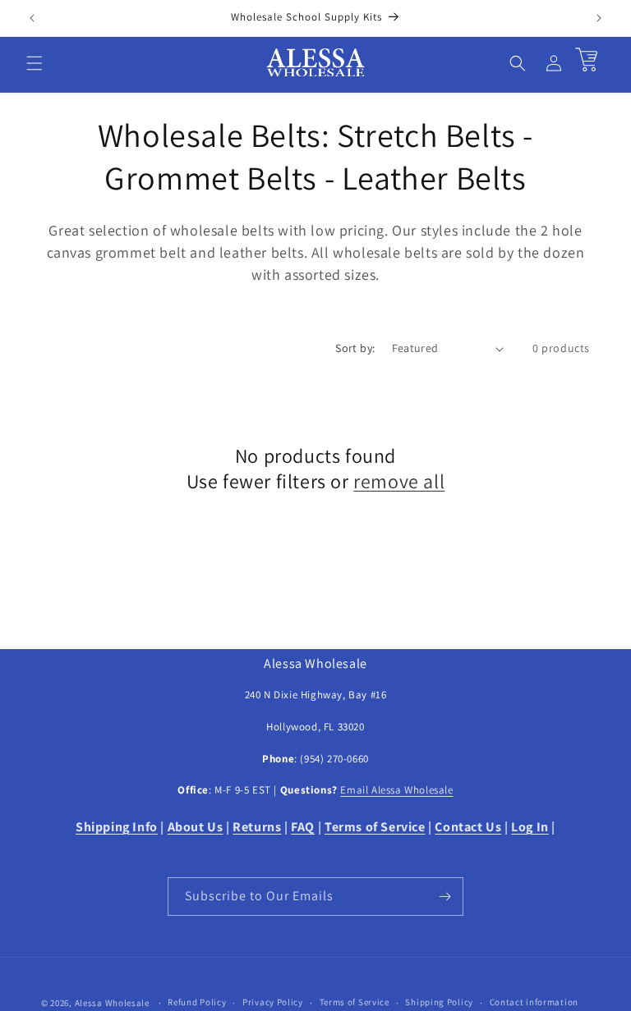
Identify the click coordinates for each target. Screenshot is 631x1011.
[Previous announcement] (32, 18)
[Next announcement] (599, 18)
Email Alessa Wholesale (396, 790)
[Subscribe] (444, 896)
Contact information (534, 1002)
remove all (398, 481)
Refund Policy (197, 1002)
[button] (34, 63)
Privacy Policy (272, 1002)
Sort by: (355, 348)
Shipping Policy (439, 1002)
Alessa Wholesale (112, 1003)
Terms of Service (354, 1002)
